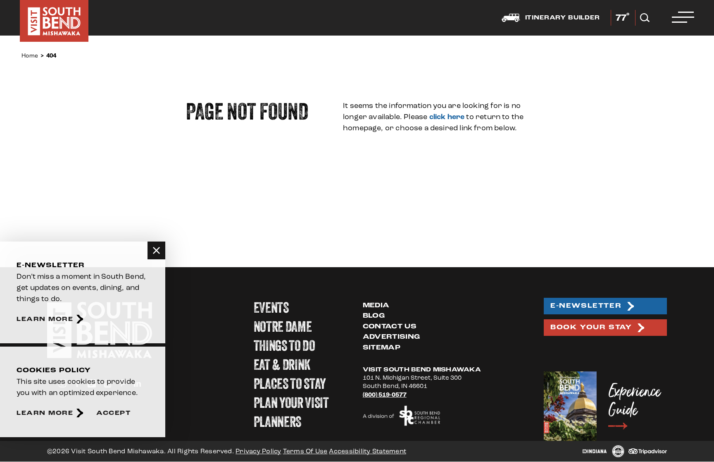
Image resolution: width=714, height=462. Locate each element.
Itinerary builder (562, 18)
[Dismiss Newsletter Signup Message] (156, 250)
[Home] (54, 21)
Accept (113, 413)
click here (447, 117)
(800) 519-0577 (385, 395)
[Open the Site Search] (645, 17)
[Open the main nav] (683, 18)
